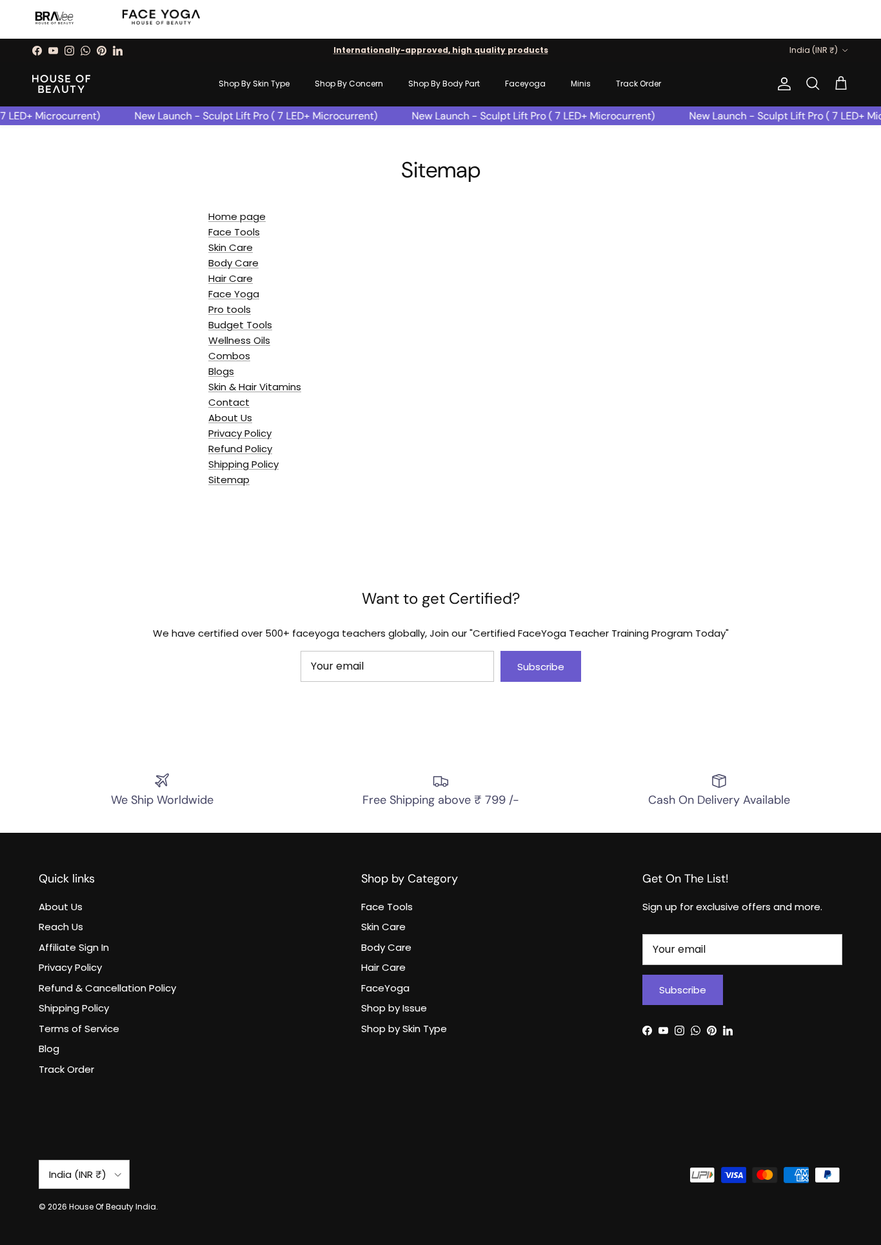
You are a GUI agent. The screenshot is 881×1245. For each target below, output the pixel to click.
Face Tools (234, 232)
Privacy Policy (240, 433)
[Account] (781, 84)
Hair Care (230, 278)
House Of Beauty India (112, 1206)
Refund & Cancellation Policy (107, 988)
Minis (581, 83)
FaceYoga (385, 988)
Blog (49, 1048)
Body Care (233, 263)
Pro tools (229, 309)
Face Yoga (233, 294)
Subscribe (540, 666)
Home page (237, 216)
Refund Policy (240, 448)
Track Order (638, 83)
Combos (229, 356)
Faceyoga (525, 83)
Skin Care (230, 247)
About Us (230, 417)
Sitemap (229, 479)
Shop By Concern (349, 83)
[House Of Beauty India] (61, 84)
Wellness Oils (239, 340)
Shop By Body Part (444, 83)
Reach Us (61, 926)
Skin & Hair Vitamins (254, 386)
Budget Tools (240, 325)
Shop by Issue (394, 1008)
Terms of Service (79, 1028)
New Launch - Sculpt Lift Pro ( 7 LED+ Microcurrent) (249, 116)
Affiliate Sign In (74, 947)
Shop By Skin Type (254, 83)
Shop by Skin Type (404, 1028)
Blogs (221, 371)
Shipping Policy (74, 1008)
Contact (229, 402)
